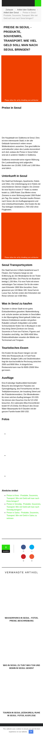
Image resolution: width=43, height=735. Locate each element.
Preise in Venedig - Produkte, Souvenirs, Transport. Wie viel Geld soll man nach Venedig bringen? (24, 507)
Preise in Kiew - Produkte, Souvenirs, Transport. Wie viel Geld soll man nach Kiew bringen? (23, 498)
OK (31, 732)
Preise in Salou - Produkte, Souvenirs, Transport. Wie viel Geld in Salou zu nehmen (23, 515)
